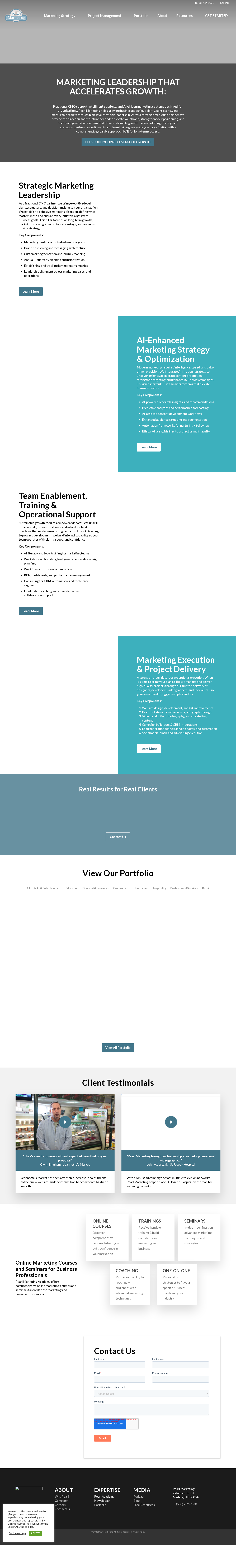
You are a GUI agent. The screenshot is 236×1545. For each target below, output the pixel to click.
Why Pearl (62, 1496)
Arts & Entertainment (48, 888)
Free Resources (144, 1505)
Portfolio (100, 1505)
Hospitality (159, 888)
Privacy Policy (139, 1531)
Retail (206, 888)
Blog (136, 1500)
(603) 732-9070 (186, 1504)
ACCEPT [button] (35, 1533)
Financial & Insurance (95, 888)
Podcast (138, 1496)
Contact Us (62, 1509)
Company (61, 1500)
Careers (60, 1505)
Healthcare (141, 888)
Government (121, 888)
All (28, 888)
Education (71, 888)
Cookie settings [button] (17, 1533)
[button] (33, 44)
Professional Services (184, 888)
